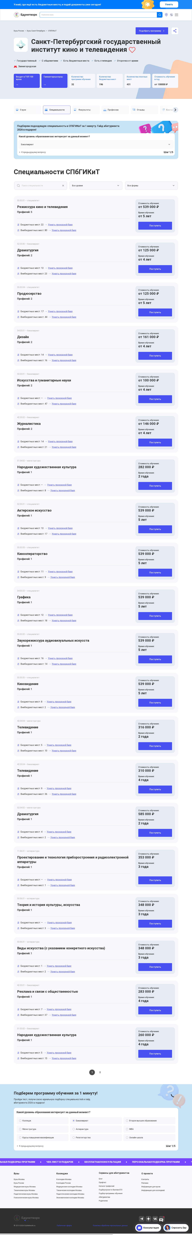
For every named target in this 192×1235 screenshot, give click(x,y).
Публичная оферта (64, 1226)
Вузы (16, 1173)
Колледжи (62, 1173)
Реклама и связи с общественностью (47, 992)
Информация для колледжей (153, 1190)
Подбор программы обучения (110, 1193)
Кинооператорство (32, 554)
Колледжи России (63, 1183)
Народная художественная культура (46, 467)
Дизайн (23, 337)
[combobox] (100, 14)
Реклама (144, 1183)
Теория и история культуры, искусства (48, 905)
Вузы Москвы (19, 1179)
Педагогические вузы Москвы (26, 1194)
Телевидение (27, 727)
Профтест (102, 1182)
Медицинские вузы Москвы (25, 1187)
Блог (100, 1179)
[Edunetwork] (25, 14)
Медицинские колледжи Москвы (69, 1187)
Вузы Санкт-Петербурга (36, 31)
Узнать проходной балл (60, 224)
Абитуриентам (104, 1197)
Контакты (145, 1179)
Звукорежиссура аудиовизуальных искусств (53, 640)
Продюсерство (29, 294)
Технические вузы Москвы (24, 1190)
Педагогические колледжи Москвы (70, 1194)
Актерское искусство (34, 510)
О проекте (147, 1173)
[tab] (27, 110)
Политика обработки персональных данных (110, 1226)
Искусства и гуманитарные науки (44, 380)
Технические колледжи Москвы (69, 1190)
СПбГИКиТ (52, 31)
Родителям (103, 1201)
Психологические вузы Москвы (26, 1198)
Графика (24, 597)
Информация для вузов (150, 1187)
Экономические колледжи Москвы (70, 1198)
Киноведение (27, 684)
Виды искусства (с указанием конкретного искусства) (61, 948)
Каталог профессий (106, 1186)
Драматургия (28, 250)
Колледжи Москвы (63, 1179)
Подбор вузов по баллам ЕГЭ (110, 1190)
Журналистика (29, 424)
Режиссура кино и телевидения (42, 207)
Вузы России (19, 31)
